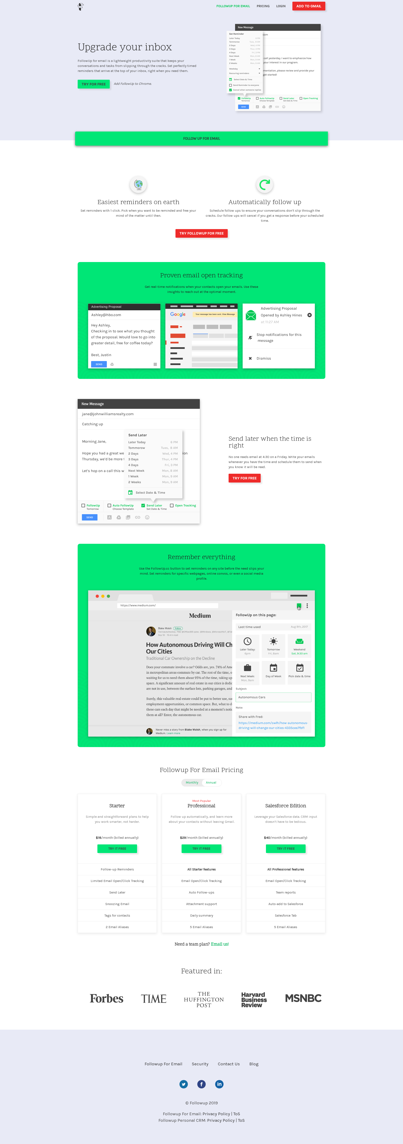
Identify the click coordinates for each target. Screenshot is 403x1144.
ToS (236, 1113)
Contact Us (229, 1063)
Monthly (192, 782)
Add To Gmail (308, 6)
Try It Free (117, 848)
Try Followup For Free (201, 233)
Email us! (220, 944)
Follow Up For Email (201, 138)
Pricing (263, 6)
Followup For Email (233, 6)
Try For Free (94, 84)
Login (281, 6)
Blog (254, 1063)
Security (200, 1063)
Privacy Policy (216, 1113)
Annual (211, 782)
